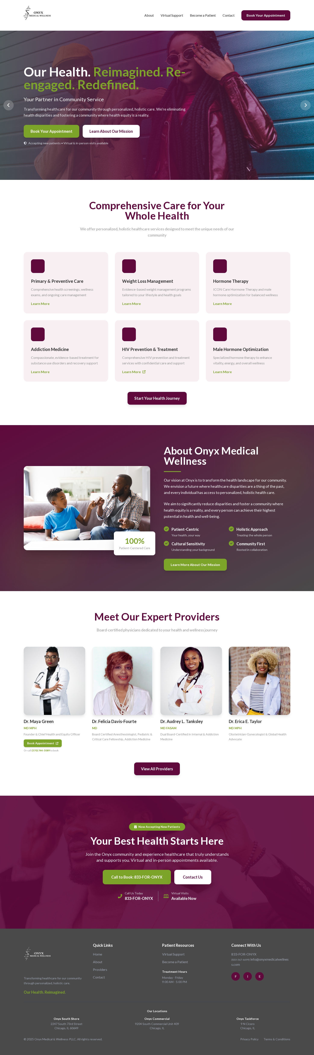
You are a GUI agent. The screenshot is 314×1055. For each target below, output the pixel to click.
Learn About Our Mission (111, 131)
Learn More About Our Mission (195, 565)
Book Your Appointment (266, 15)
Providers (100, 969)
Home (97, 954)
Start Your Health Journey (157, 398)
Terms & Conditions (277, 1039)
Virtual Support (172, 15)
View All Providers (157, 768)
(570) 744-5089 (41, 750)
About (149, 15)
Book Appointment (41, 743)
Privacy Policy (249, 1039)
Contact (229, 15)
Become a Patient (203, 15)
